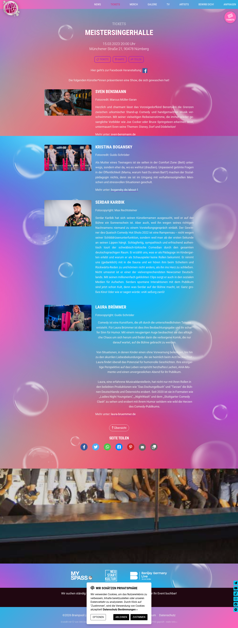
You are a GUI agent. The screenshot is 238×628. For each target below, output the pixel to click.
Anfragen (230, 4)
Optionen (98, 617)
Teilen (137, 59)
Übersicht (119, 427)
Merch (134, 4)
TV (168, 4)
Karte (120, 59)
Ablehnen (121, 617)
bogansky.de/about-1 (124, 189)
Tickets (115, 4)
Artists (184, 4)
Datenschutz (167, 615)
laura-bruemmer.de (123, 414)
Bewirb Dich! (206, 4)
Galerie (152, 4)
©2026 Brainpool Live (76, 615)
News (97, 4)
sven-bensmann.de (123, 134)
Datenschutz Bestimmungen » (120, 609)
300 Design (84, 622)
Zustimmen (139, 617)
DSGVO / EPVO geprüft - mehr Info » (159, 622)
